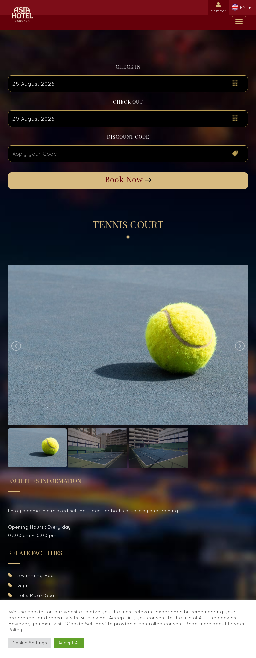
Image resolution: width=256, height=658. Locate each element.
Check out (128, 102)
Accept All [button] (69, 642)
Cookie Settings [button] (29, 642)
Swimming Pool (35, 575)
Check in (128, 67)
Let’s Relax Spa (35, 595)
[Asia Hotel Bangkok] (22, 8)
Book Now (125, 179)
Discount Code (128, 137)
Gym (22, 585)
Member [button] (218, 11)
